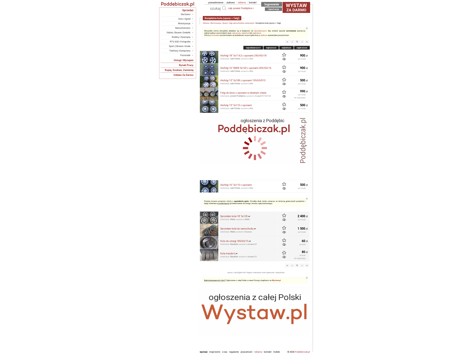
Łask (188, 312)
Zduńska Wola (184, 348)
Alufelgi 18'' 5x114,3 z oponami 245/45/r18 (243, 55)
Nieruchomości (182, 28)
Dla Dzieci (185, 14)
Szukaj (224, 8)
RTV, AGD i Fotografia (180, 41)
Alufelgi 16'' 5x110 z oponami (236, 184)
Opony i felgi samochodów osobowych (238, 23)
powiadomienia (215, 2)
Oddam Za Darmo (183, 75)
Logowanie (271, 4)
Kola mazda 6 (227, 253)
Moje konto (214, 352)
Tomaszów (185, 335)
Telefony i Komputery (179, 50)
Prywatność (246, 352)
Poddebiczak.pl (302, 352)
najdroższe (256, 33)
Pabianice (186, 325)
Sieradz (187, 332)
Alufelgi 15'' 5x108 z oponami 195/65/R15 (242, 80)
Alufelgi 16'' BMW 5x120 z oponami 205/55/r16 (245, 68)
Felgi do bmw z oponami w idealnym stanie (243, 92)
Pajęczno (186, 328)
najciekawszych (260, 31)
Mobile (276, 352)
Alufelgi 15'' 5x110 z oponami (236, 105)
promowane (215, 35)
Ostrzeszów (185, 322)
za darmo (296, 7)
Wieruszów (185, 345)
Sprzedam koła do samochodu (236, 228)
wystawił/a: (247, 59)
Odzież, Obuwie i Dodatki (178, 32)
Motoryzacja (216, 23)
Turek (187, 338)
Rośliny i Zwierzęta (181, 37)
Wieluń (187, 341)
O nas (224, 352)
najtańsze (245, 33)
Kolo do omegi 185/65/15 (234, 241)
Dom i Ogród (184, 19)
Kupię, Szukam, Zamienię (179, 70)
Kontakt (268, 352)
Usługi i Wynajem (183, 60)
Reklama (258, 352)
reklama (242, 2)
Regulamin (234, 352)
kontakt (253, 2)
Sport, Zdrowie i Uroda (179, 46)
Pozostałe (185, 55)
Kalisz (187, 318)
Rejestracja (273, 9)
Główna (206, 23)
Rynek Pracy (186, 65)
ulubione (230, 2)
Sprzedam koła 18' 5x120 (234, 216)
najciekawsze (252, 47)
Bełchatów (185, 308)
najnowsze (236, 33)
